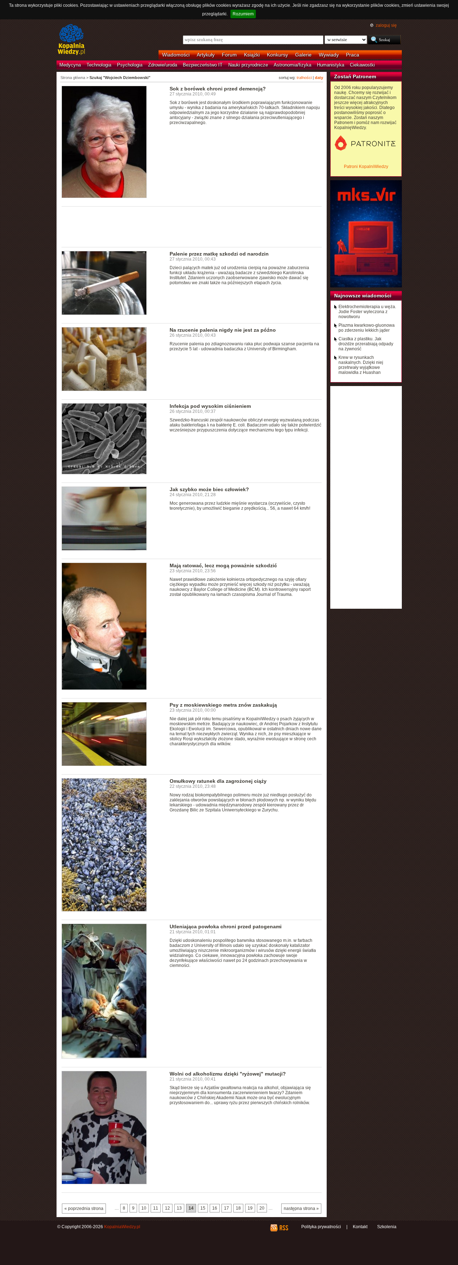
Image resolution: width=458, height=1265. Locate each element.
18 (238, 1208)
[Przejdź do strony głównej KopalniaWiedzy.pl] (71, 40)
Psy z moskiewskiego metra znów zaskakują (223, 705)
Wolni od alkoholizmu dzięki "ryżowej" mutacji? (228, 1074)
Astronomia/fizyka (292, 65)
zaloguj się (386, 25)
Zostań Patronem (355, 76)
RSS (283, 1227)
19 (250, 1208)
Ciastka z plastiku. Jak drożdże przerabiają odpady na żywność (365, 343)
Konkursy (277, 55)
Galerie (303, 55)
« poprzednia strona (83, 1208)
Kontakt (360, 1226)
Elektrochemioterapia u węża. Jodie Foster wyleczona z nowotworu (367, 311)
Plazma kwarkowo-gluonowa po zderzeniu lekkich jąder (366, 328)
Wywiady (329, 55)
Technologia (99, 65)
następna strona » (301, 1208)
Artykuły (206, 55)
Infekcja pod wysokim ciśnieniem (210, 406)
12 (167, 1208)
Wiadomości (176, 55)
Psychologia (129, 65)
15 (202, 1208)
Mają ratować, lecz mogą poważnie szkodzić (223, 565)
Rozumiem (243, 13)
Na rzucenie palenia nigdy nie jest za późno (223, 330)
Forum (229, 55)
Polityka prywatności (321, 1226)
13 (179, 1208)
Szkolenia (386, 1226)
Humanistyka (330, 65)
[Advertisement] (192, 226)
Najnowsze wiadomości (362, 295)
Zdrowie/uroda (162, 65)
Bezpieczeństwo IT (203, 65)
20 (261, 1208)
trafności (304, 77)
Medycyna (70, 65)
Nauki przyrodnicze (248, 65)
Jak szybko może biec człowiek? (209, 489)
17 (226, 1208)
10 (143, 1208)
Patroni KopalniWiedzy (366, 166)
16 (214, 1208)
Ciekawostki (362, 65)
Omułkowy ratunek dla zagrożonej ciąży (218, 781)
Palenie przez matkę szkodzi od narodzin (219, 254)
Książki (252, 55)
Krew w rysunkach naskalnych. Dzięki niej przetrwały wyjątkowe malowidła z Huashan (360, 365)
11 (155, 1208)
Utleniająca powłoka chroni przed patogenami (226, 926)
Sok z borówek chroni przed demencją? (218, 89)
